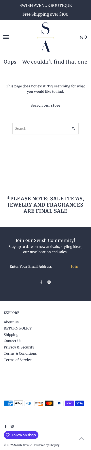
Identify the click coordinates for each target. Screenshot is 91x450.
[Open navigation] (18, 37)
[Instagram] (49, 283)
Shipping (11, 335)
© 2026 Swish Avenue (18, 445)
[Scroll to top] (82, 438)
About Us (11, 322)
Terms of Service (18, 360)
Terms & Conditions (20, 353)
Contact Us (12, 341)
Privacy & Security (19, 347)
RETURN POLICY (18, 328)
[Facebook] (41, 283)
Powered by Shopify (46, 445)
